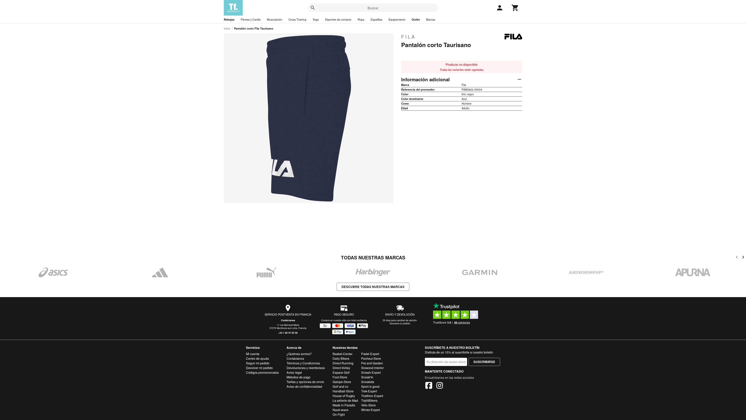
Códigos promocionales (262, 372)
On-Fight (339, 414)
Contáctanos (288, 320)
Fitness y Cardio (251, 19)
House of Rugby (344, 396)
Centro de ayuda (257, 358)
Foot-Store (340, 377)
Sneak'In (367, 377)
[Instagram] (440, 386)
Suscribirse (484, 362)
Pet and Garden (372, 363)
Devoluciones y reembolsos (306, 368)
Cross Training (297, 19)
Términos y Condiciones (303, 363)
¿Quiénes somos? (299, 354)
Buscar (373, 7)
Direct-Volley (341, 368)
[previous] (737, 257)
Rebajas (229, 19)
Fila (408, 36)
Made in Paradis (344, 405)
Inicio (227, 28)
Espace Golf (341, 372)
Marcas (430, 19)
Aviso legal (294, 372)
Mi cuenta (252, 354)
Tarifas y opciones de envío (305, 382)
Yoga (316, 19)
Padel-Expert (370, 354)
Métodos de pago (298, 377)
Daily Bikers (341, 358)
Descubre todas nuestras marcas (373, 286)
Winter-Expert (370, 410)
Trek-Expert (369, 391)
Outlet (416, 19)
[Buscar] (312, 8)
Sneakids (367, 382)
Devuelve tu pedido (400, 323)
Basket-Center (342, 354)
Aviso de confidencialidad (304, 386)
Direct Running (343, 363)
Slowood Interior (372, 368)
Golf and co (340, 386)
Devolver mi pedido (259, 368)
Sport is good (370, 386)
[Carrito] (515, 8)
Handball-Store (343, 391)
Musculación (274, 19)
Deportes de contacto (338, 19)
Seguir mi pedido (257, 363)
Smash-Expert (371, 372)
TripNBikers (369, 400)
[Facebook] (429, 386)
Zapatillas (376, 19)
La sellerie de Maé (345, 400)
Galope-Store (342, 382)
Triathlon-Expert (372, 396)
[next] (743, 257)
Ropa (361, 19)
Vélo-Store (368, 405)
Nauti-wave (340, 410)
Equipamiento (397, 19)
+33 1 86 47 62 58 (288, 332)
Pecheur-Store (371, 358)
